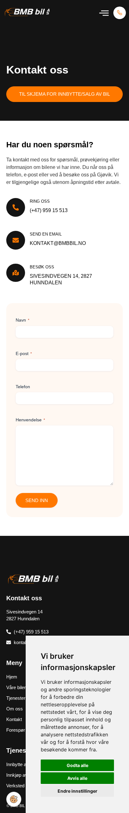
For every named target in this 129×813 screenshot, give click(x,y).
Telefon (23, 386)
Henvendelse (30, 419)
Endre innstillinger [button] (77, 791)
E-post (24, 353)
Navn (22, 320)
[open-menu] (104, 13)
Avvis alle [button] (77, 778)
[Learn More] (119, 13)
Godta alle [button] (77, 765)
